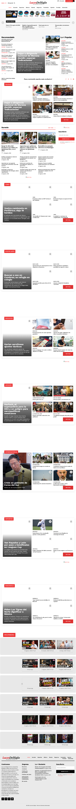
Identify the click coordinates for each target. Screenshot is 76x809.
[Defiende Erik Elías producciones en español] (63, 591)
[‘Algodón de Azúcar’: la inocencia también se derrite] (63, 609)
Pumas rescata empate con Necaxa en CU (8, 61)
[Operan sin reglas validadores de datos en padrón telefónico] (63, 324)
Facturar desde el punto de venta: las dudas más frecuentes (62, 350)
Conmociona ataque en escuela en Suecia (41, 467)
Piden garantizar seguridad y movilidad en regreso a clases (60, 266)
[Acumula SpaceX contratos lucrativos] (42, 475)
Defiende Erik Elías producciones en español (62, 600)
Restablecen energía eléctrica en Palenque (46, 146)
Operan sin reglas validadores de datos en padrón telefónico (61, 333)
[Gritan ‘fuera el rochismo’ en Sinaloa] (63, 107)
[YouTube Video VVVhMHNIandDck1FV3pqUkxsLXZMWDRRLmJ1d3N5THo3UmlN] (47, 719)
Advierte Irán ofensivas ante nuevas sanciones (8, 50)
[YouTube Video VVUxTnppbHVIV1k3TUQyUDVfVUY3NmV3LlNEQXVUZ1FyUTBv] (65, 738)
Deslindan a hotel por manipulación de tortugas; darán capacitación (10, 171)
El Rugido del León (37, 413)
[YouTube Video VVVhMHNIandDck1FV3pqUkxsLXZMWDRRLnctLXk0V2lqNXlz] (65, 719)
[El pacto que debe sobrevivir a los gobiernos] (42, 407)
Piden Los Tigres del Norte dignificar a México (15, 611)
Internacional (4, 52)
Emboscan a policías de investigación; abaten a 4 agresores (26, 164)
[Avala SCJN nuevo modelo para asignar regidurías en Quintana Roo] (42, 107)
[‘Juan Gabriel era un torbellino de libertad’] (42, 591)
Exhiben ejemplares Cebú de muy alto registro (9, 157)
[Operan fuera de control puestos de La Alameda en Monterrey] (42, 257)
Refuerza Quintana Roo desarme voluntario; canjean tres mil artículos (46, 171)
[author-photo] (2, 153)
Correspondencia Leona (38, 397)
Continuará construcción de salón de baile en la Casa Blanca (62, 467)
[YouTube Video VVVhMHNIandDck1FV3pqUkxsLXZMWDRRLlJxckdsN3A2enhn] (30, 719)
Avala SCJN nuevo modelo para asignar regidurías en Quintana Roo (42, 116)
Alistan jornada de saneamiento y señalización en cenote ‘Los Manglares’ (28, 158)
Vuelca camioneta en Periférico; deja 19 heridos (15, 210)
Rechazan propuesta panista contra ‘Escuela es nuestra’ (67, 43)
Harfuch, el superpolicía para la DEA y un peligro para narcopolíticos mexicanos (29, 27)
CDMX (62, 61)
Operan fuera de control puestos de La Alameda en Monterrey (42, 266)
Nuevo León (35, 264)
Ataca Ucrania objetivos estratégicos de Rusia (7, 56)
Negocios (35, 348)
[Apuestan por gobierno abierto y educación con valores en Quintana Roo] (28, 138)
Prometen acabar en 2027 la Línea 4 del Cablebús (42, 199)
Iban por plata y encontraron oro (62, 26)
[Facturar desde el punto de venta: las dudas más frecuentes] (63, 341)
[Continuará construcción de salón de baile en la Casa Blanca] (63, 458)
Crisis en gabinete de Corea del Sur (15, 483)
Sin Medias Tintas (39, 774)
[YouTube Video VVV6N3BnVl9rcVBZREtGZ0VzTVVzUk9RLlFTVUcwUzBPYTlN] (65, 700)
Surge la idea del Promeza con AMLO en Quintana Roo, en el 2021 (52, 48)
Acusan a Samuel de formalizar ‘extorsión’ (61, 283)
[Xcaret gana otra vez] (42, 391)
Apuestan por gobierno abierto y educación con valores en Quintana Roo (28, 148)
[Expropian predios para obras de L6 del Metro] (42, 274)
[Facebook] (66, 79)
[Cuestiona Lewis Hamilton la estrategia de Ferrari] (63, 524)
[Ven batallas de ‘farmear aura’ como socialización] (42, 207)
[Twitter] (71, 79)
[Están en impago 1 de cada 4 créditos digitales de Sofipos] (42, 341)
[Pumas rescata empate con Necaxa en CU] (63, 542)
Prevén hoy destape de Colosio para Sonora (7, 44)
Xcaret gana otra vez (44, 25)
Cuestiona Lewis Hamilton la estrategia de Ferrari (60, 533)
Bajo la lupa (56, 413)
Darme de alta (65, 138)
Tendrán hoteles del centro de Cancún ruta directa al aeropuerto (28, 171)
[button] (12, 3)
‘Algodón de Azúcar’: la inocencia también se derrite (61, 618)
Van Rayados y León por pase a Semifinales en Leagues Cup (16, 544)
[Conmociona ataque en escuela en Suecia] (42, 458)
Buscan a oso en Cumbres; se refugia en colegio (17, 277)
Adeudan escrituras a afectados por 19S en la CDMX (66, 64)
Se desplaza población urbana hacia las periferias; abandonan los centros (67, 56)
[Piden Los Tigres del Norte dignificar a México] (17, 605)
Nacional (3, 47)
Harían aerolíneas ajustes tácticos (14, 345)
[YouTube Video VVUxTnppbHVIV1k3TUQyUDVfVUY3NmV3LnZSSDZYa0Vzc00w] (47, 738)
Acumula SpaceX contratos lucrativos (42, 483)
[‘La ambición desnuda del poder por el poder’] (63, 407)
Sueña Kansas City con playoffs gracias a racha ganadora (40, 533)
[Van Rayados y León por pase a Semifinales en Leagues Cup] (17, 538)
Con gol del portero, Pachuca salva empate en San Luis (7, 68)
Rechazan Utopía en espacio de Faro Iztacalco (62, 199)
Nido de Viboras (57, 397)
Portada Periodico (39, 768)
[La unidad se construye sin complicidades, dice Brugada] (63, 207)
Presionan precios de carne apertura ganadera (42, 333)
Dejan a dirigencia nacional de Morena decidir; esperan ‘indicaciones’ (28, 57)
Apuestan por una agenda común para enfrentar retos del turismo (9, 164)
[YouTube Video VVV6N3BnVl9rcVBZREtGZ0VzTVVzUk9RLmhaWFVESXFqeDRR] (47, 700)
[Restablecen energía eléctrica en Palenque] (47, 138)
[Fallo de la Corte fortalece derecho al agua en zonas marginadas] (63, 90)
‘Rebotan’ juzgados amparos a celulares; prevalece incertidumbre (52, 63)
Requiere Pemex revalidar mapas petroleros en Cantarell (46, 164)
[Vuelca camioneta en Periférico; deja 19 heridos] (17, 203)
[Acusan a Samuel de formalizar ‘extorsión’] (63, 274)
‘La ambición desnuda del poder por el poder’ (63, 416)
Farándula (35, 598)
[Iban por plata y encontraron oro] (63, 391)
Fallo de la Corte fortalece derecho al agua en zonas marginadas (62, 99)
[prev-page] (2, 22)
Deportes (3, 63)
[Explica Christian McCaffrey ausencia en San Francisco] (42, 542)
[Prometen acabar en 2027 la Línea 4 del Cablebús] (42, 190)
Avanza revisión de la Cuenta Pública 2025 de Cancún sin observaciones (45, 158)
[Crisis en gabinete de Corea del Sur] (17, 471)
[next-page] (73, 22)
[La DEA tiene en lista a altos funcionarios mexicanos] (63, 475)
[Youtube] (73, 79)
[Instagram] (68, 79)
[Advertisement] (38, 237)
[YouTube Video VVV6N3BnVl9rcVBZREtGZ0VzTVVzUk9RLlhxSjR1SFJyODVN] (30, 700)
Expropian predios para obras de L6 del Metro (42, 283)
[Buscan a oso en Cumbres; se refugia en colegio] (17, 270)
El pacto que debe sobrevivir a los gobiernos (41, 416)
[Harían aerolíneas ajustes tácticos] (17, 337)
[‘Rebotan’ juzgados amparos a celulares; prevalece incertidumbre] (53, 55)
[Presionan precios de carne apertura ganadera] (42, 324)
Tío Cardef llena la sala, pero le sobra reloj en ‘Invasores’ (42, 618)
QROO (47, 44)
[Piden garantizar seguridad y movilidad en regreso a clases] (63, 257)
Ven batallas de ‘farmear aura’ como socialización (42, 216)
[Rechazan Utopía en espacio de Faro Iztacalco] (63, 190)
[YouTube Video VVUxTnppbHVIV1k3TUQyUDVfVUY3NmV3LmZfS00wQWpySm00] (30, 738)
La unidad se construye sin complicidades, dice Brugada (60, 216)
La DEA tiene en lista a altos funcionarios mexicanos (60, 484)
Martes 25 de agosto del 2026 (13, 25)
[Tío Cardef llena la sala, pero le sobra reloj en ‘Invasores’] (42, 609)
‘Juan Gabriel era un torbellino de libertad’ (41, 600)
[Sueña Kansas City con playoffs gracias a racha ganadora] (42, 524)
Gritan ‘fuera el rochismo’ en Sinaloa (62, 116)
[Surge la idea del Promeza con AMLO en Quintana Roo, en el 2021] (53, 39)
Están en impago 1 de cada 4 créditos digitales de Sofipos (42, 350)
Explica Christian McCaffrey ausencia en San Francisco (42, 551)
